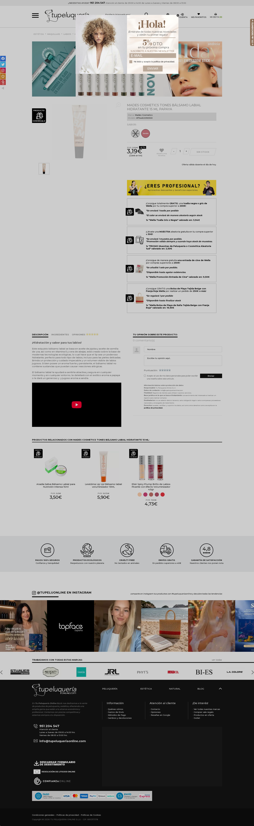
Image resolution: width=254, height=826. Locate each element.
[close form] (178, 15)
